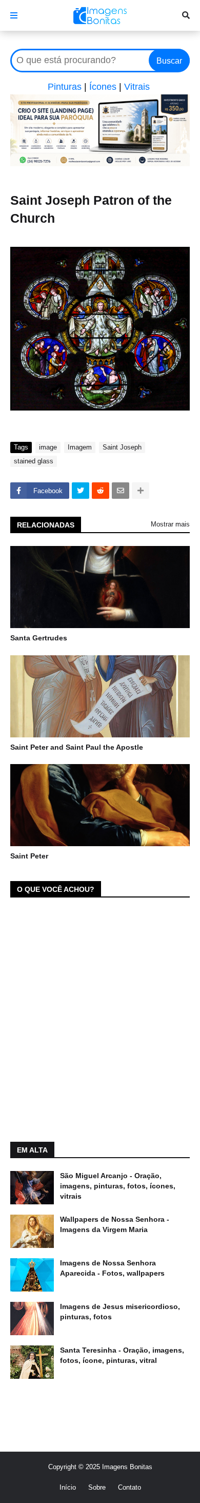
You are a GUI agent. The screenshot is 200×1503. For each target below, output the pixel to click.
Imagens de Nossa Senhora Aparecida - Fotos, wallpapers (112, 1268)
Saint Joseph (122, 447)
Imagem (80, 447)
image (48, 447)
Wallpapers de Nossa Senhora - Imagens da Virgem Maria (114, 1224)
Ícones (102, 87)
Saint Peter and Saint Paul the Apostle (76, 747)
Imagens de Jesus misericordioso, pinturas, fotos (120, 1311)
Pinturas (65, 87)
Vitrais (137, 87)
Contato (129, 1487)
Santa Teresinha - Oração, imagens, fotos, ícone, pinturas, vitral (122, 1355)
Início (67, 1487)
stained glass (33, 461)
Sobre (97, 1487)
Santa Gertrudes (38, 638)
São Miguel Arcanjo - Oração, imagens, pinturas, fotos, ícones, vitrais (117, 1186)
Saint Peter (29, 856)
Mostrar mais (170, 524)
